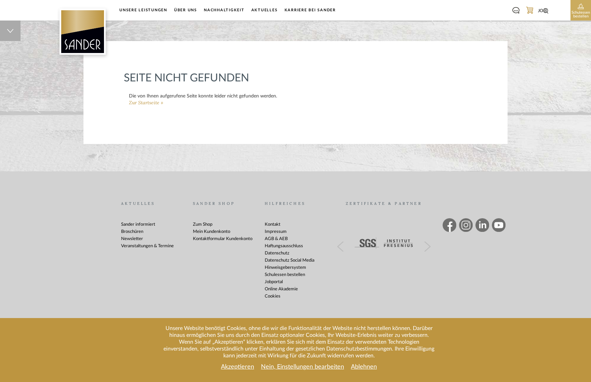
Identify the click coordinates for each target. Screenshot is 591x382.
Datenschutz (277, 253)
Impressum (276, 231)
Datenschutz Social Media (289, 260)
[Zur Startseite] (83, 32)
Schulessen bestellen (285, 275)
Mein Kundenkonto (211, 231)
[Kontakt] (516, 10)
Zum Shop (202, 224)
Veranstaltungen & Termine (147, 246)
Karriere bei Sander (310, 10)
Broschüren (132, 231)
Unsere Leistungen (143, 10)
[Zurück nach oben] (10, 31)
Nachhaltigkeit (224, 10)
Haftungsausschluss (284, 246)
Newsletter (132, 239)
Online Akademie (281, 289)
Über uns (185, 10)
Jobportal (274, 282)
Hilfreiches (285, 203)
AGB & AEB (276, 239)
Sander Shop (214, 203)
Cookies (272, 296)
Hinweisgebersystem (285, 267)
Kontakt (272, 224)
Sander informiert (138, 224)
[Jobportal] (543, 10)
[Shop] (529, 10)
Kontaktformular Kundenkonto (222, 239)
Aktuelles (264, 10)
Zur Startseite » (146, 103)
